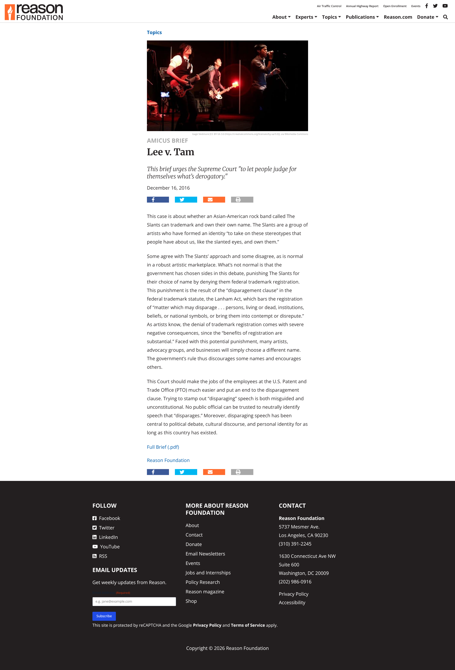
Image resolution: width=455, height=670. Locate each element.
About (279, 17)
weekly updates (118, 582)
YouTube (110, 546)
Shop (191, 601)
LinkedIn (108, 537)
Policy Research (203, 582)
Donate (425, 17)
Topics (329, 17)
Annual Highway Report (362, 6)
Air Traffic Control (329, 6)
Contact (194, 535)
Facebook (109, 518)
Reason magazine (205, 591)
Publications (360, 17)
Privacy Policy (294, 594)
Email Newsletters (205, 553)
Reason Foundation (168, 460)
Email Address (111, 592)
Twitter (106, 527)
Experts (304, 17)
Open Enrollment (395, 6)
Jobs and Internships (208, 572)
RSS (103, 556)
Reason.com (398, 17)
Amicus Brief (167, 141)
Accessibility (292, 602)
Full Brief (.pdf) (163, 447)
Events (415, 6)
